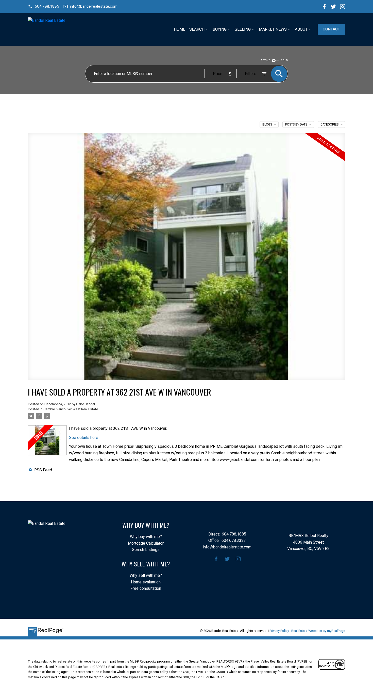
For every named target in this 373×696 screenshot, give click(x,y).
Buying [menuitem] (220, 29)
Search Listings (146, 549)
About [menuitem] (301, 29)
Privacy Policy (279, 631)
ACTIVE (265, 60)
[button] (43, 6)
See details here (83, 437)
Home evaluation (146, 582)
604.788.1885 (47, 6)
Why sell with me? (146, 575)
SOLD (284, 60)
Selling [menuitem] (243, 29)
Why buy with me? (146, 536)
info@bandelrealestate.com (93, 6)
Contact (331, 29)
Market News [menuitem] (273, 29)
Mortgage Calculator (146, 543)
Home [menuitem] (179, 29)
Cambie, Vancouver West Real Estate (70, 409)
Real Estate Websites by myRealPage (318, 631)
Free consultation (145, 588)
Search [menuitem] (197, 29)
